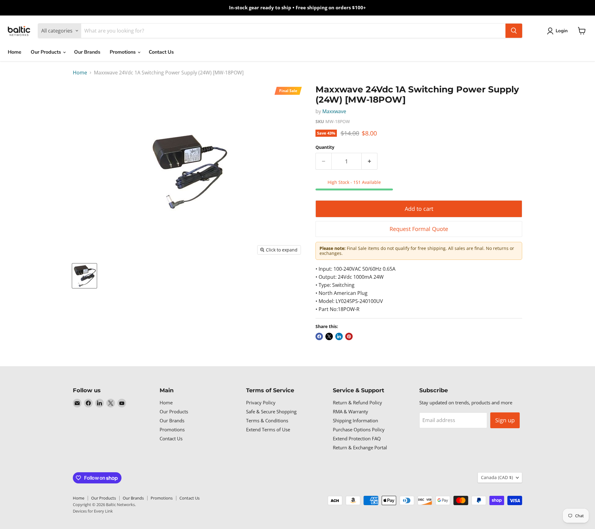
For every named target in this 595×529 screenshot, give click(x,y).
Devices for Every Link (93, 511)
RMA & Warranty (350, 411)
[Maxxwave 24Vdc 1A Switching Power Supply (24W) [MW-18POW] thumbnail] (84, 276)
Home (14, 52)
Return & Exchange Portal (360, 447)
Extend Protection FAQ (357, 438)
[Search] (513, 31)
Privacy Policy (260, 402)
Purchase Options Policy (359, 429)
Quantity (324, 147)
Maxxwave (334, 111)
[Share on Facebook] (319, 336)
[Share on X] (329, 336)
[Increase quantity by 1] (369, 161)
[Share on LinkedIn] (339, 336)
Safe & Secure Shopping (271, 411)
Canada (497, 477)
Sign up (505, 420)
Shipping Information (355, 420)
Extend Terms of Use (268, 429)
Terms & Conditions (267, 420)
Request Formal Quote (419, 229)
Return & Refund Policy (357, 402)
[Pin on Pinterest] (349, 336)
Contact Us (161, 52)
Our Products (46, 52)
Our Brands (87, 52)
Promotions (123, 52)
